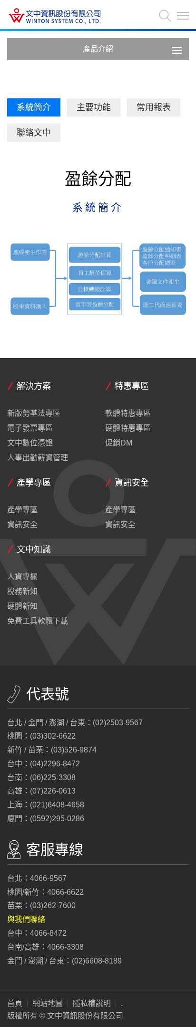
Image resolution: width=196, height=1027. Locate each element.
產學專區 (22, 510)
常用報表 (154, 107)
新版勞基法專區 (33, 413)
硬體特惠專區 (128, 428)
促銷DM (118, 443)
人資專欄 (22, 577)
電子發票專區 (30, 428)
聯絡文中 (34, 133)
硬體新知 (22, 606)
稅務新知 (22, 591)
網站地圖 (47, 1003)
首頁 (14, 1003)
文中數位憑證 (30, 443)
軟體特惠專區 (128, 413)
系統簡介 (34, 107)
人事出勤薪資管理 (37, 458)
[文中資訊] (54, 16)
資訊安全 (22, 525)
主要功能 (94, 107)
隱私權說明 (92, 1003)
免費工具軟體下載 (37, 621)
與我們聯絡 (26, 919)
